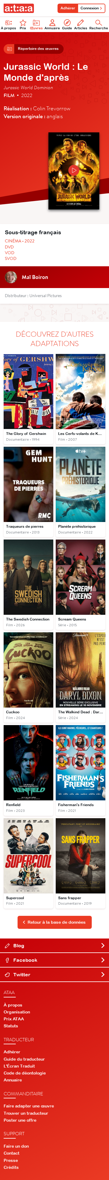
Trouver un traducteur (26, 1113)
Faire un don (16, 1146)
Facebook (24, 960)
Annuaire (52, 28)
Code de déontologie (25, 1073)
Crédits (11, 1167)
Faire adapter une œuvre (29, 1106)
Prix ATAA (14, 1018)
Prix (23, 28)
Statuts (11, 1025)
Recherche (98, 28)
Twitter (21, 974)
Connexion (90, 8)
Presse (11, 1160)
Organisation (17, 1012)
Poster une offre (20, 1120)
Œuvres (36, 28)
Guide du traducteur (24, 1059)
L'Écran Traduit (19, 1066)
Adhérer (68, 8)
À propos (8, 28)
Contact (11, 1153)
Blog (18, 945)
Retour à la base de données (57, 922)
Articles (80, 28)
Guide (67, 28)
